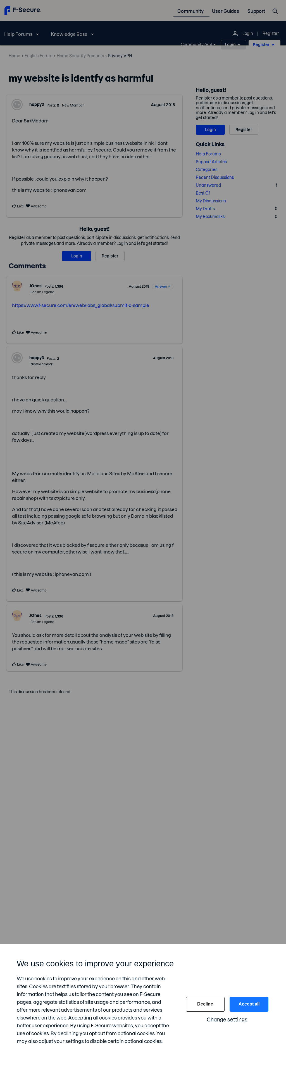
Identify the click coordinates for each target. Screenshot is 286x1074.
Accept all (249, 1004)
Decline (205, 1004)
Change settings (227, 1019)
